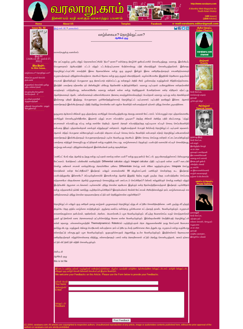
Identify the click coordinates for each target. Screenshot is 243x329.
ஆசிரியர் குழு (121, 38)
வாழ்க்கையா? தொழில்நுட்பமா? (37, 73)
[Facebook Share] (179, 28)
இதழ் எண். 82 (60, 28)
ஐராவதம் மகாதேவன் (198, 152)
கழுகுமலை (194, 225)
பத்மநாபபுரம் (195, 219)
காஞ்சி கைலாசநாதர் (198, 173)
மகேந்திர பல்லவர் (197, 164)
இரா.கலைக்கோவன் (198, 155)
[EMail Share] (175, 28)
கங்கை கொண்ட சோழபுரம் (201, 222)
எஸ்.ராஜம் (194, 143)
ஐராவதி (193, 98)
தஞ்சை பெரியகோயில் (199, 176)
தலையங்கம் (73, 28)
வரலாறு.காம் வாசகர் (198, 158)
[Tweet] (183, 28)
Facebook (156, 23)
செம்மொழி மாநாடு (198, 95)
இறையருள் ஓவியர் (197, 161)
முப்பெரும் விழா (196, 101)
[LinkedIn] (187, 28)
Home (38, 23)
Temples (125, 23)
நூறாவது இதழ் (196, 137)
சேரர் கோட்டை (196, 92)
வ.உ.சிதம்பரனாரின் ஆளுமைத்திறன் (32, 100)
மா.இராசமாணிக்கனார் (199, 170)
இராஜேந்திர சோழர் (198, 146)
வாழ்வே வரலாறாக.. (198, 234)
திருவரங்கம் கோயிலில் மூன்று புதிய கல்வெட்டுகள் (37, 86)
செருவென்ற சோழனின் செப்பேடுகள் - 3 (34, 93)
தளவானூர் (194, 213)
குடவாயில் (194, 167)
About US (68, 23)
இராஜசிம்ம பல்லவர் (198, 237)
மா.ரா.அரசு (194, 149)
